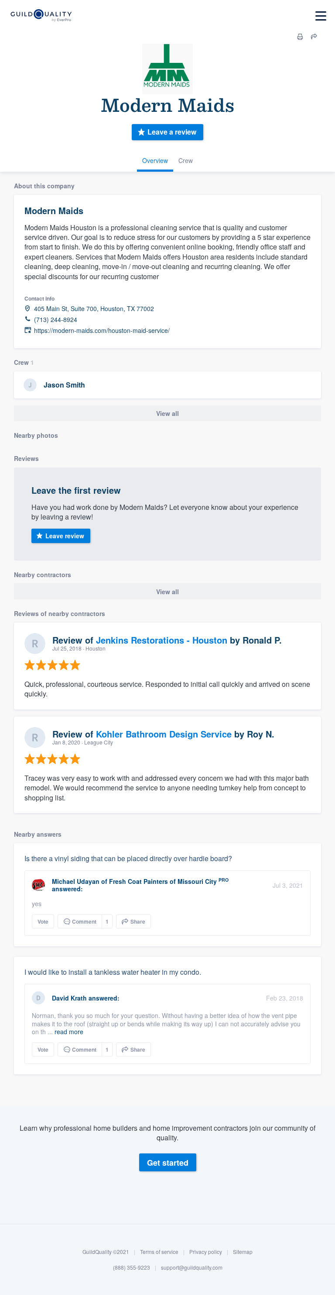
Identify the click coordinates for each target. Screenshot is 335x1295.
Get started (167, 1162)
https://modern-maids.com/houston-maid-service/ (102, 330)
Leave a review (171, 132)
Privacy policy (205, 1251)
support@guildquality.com (191, 1267)
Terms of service (159, 1251)
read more (69, 1031)
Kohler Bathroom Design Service (164, 733)
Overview (155, 160)
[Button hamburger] (320, 16)
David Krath (69, 998)
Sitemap (243, 1251)
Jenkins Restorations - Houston (161, 640)
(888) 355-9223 (131, 1267)
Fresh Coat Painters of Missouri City (163, 881)
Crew (185, 160)
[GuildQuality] (41, 16)
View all (167, 413)
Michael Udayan (75, 881)
